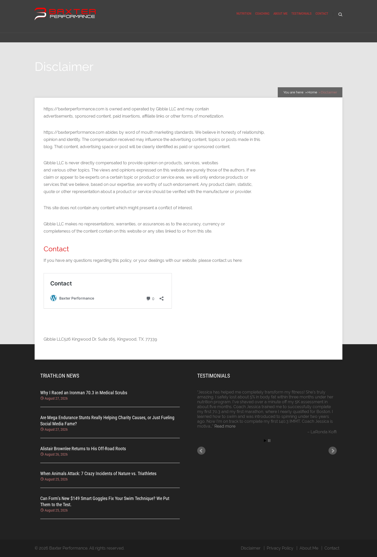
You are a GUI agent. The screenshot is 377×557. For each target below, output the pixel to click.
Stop (269, 440)
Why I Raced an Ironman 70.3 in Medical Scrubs (83, 392)
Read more (224, 426)
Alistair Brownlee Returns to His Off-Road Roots (83, 448)
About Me (280, 13)
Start (265, 440)
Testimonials (301, 13)
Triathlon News (59, 376)
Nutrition (243, 13)
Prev (201, 451)
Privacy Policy (280, 548)
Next (333, 451)
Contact (321, 13)
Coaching (262, 13)
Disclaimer (251, 548)
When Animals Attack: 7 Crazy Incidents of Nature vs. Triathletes (98, 473)
